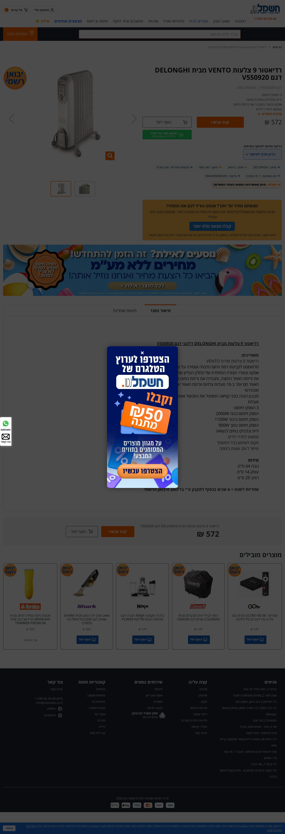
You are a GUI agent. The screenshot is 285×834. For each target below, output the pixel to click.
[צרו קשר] (5, 436)
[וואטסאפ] (5, 423)
